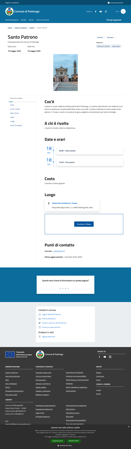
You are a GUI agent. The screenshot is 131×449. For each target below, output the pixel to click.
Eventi (32, 27)
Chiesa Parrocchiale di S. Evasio (64, 203)
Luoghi (98, 390)
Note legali (69, 416)
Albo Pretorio (70, 409)
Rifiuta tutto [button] (74, 441)
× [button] (128, 427)
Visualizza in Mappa (84, 224)
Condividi (100, 37)
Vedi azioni (110, 37)
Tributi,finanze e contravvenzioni (77, 380)
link (85, 437)
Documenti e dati (11, 394)
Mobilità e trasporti (42, 394)
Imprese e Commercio (43, 383)
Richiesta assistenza (43, 416)
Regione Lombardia (12, 2)
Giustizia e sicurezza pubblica (76, 376)
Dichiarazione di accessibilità (76, 420)
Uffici (7, 380)
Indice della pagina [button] (16, 98)
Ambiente (69, 383)
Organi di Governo (11, 372)
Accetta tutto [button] (57, 441)
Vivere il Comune (21, 27)
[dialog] (65, 437)
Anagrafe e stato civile (43, 372)
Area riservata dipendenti (75, 424)
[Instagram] (105, 11)
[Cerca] (123, 11)
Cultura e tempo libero (43, 376)
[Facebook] (95, 11)
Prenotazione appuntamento (45, 405)
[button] (65, 445)
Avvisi (98, 380)
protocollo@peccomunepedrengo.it (18, 424)
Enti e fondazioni (11, 383)
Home (10, 27)
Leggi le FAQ (40, 413)
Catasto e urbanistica (43, 391)
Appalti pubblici (41, 387)
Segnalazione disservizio (44, 409)
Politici (7, 387)
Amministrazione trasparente (76, 405)
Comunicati (100, 376)
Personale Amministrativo (14, 391)
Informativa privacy (72, 413)
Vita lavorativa (41, 380)
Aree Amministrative (12, 376)
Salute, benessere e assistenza (76, 387)
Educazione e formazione (74, 372)
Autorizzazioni (71, 391)
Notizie (98, 372)
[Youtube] (100, 11)
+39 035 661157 (59, 251)
